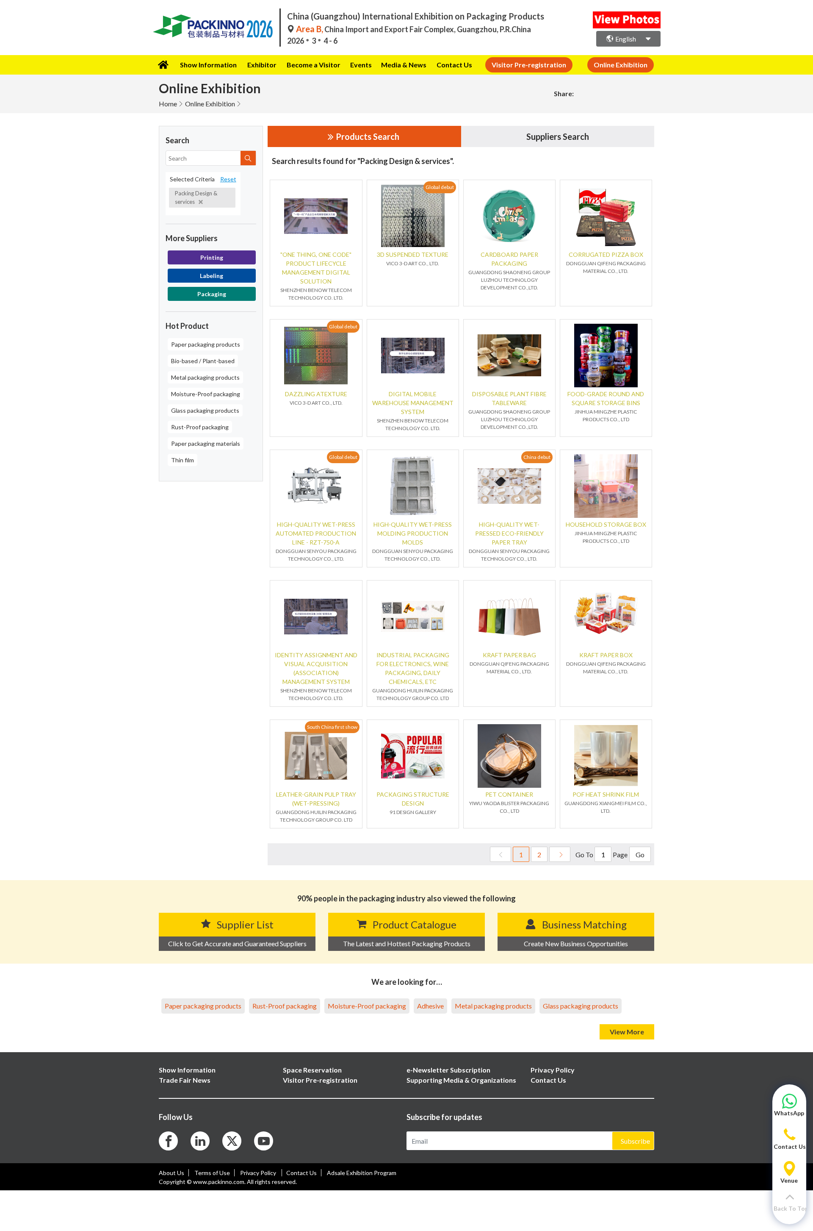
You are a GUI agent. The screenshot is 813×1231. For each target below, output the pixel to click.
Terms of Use (212, 1172)
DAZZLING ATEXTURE (316, 393)
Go (640, 854)
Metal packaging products (205, 377)
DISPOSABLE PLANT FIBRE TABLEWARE (509, 398)
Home (168, 104)
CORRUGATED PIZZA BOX (606, 254)
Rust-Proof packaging (200, 427)
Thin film (182, 460)
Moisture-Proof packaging (205, 393)
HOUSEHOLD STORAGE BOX (606, 524)
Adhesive (430, 1006)
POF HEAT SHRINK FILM (605, 794)
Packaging (211, 293)
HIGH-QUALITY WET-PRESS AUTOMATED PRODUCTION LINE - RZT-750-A (316, 533)
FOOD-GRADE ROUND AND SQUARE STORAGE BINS (605, 398)
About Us (171, 1172)
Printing (211, 257)
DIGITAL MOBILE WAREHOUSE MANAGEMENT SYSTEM (413, 402)
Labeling (211, 275)
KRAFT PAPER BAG (509, 655)
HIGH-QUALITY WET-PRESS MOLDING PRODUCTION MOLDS (412, 533)
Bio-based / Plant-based (203, 360)
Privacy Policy (258, 1172)
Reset (228, 179)
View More (627, 1032)
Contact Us (454, 65)
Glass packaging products (205, 410)
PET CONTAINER (509, 794)
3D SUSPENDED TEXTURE (412, 254)
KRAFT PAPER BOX (606, 655)
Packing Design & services (196, 197)
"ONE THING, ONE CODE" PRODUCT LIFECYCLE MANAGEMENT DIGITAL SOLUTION (315, 268)
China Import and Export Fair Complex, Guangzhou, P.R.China (413, 29)
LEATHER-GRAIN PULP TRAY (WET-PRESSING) (316, 799)
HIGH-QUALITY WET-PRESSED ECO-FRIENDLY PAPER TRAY (509, 533)
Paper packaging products (205, 344)
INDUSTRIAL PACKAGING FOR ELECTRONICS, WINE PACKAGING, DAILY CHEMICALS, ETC (412, 668)
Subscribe (635, 1141)
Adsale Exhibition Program (361, 1172)
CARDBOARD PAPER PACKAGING (509, 259)
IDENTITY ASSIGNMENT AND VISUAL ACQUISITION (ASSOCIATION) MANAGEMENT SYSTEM (316, 668)
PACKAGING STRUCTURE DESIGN (412, 799)
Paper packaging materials (205, 443)
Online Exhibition (210, 104)
